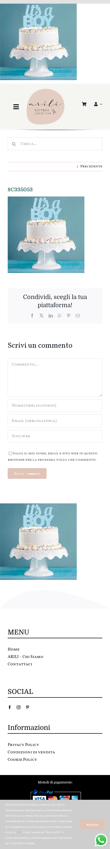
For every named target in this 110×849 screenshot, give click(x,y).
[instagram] (18, 707)
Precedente (91, 166)
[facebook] (10, 707)
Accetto (92, 824)
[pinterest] (27, 707)
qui (19, 832)
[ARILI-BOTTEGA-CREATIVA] (45, 90)
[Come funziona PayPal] (55, 790)
